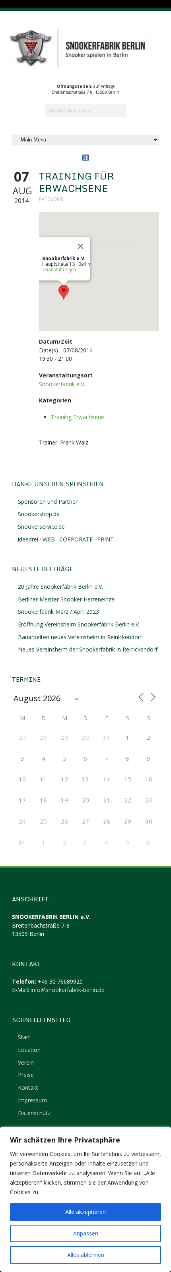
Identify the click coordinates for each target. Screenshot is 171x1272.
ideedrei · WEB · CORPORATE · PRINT (66, 539)
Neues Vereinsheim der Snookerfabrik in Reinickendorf (87, 649)
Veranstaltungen (59, 270)
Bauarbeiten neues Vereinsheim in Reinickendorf (80, 637)
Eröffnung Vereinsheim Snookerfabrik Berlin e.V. (79, 624)
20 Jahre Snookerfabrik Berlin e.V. (60, 586)
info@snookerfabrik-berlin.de (68, 990)
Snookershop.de (39, 514)
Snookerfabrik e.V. (62, 384)
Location (29, 1050)
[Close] (80, 246)
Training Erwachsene (77, 417)
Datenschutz (34, 1113)
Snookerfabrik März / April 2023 (58, 611)
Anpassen (85, 1233)
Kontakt (28, 1087)
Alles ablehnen (85, 1254)
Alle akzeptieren (85, 1212)
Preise (26, 1075)
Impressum (32, 1100)
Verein (26, 1062)
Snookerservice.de (41, 526)
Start (24, 1037)
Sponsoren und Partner (48, 501)
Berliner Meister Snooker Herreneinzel (67, 599)
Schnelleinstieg (41, 1020)
